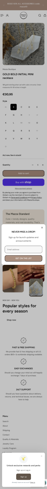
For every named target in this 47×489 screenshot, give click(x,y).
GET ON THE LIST (23, 258)
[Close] (42, 227)
